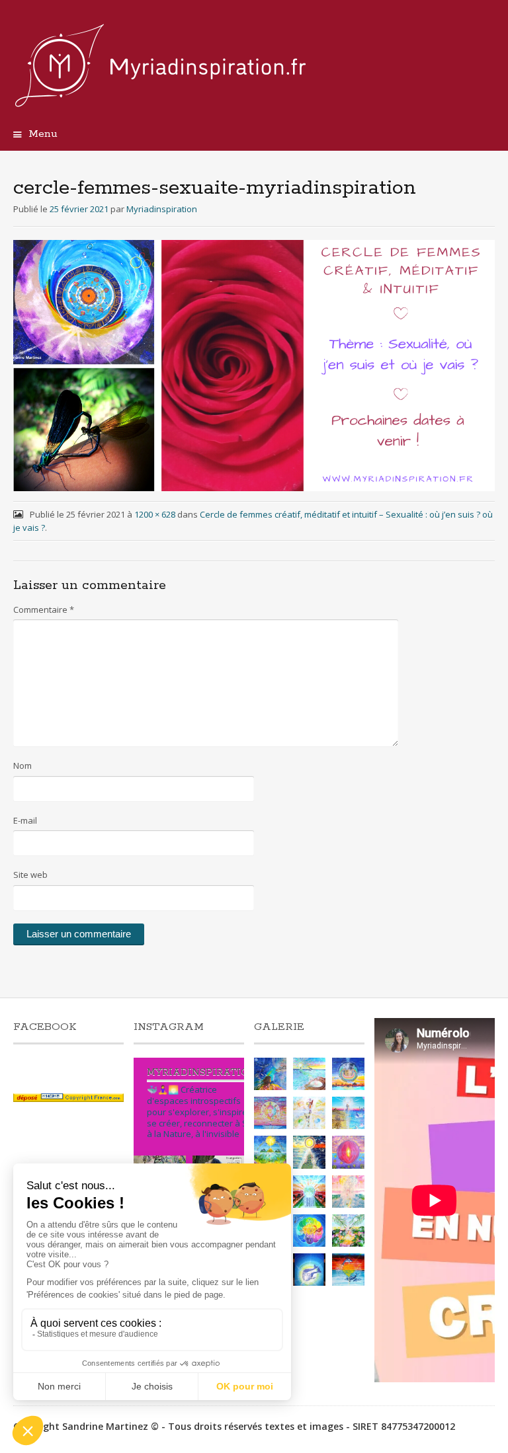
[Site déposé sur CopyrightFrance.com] (68, 1098)
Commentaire (43, 609)
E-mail (25, 820)
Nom (22, 765)
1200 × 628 (154, 514)
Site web (30, 875)
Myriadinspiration (161, 209)
